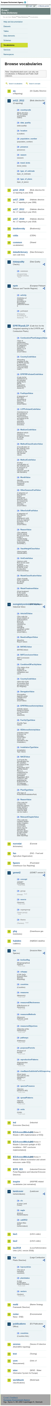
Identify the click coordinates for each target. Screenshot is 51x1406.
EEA (14, 2)
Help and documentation (13, 22)
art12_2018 (18, 190)
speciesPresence (24, 1086)
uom (15, 1361)
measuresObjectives (24, 1026)
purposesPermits (24, 1048)
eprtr (15, 286)
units (22, 1109)
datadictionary (20, 252)
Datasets (7, 26)
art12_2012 (18, 100)
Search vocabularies (15, 83)
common (17, 242)
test (15, 1354)
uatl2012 (23, 1220)
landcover (18, 1191)
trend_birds (24, 163)
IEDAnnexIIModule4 (21, 1157)
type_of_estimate (24, 171)
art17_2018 (18, 219)
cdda (15, 235)
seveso (16, 1344)
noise (16, 1314)
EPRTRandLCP (21, 326)
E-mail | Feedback (11, 1397)
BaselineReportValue (24, 637)
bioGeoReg (24, 960)
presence (24, 147)
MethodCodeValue (24, 460)
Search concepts (34, 83)
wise (15, 1370)
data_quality (24, 123)
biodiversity (19, 228)
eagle (22, 1210)
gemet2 (17, 872)
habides (17, 941)
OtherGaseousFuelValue (24, 490)
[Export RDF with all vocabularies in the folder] (44, 103)
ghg (15, 931)
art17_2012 (18, 209)
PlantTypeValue (24, 790)
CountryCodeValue (24, 357)
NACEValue (24, 757)
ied (14, 1122)
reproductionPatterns (24, 1060)
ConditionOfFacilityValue (24, 664)
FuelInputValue (24, 393)
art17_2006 (18, 200)
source (23, 899)
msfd (15, 1304)
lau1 (15, 1234)
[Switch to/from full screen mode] (34, 6)
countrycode (24, 110)
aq (14, 91)
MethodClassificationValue (24, 444)
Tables (6, 31)
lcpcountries (24, 1267)
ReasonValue (24, 530)
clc (21, 1201)
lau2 (15, 1241)
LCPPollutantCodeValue (24, 409)
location (23, 131)
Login (30, 6)
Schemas (7, 40)
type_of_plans (24, 179)
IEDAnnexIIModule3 (21, 1142)
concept (23, 879)
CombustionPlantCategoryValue (24, 338)
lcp (14, 1257)
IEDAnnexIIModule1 (21, 1132)
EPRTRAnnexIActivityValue (24, 706)
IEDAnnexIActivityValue (24, 730)
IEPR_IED (18, 1169)
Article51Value (24, 614)
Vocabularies (9, 45)
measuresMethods (24, 1014)
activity (23, 295)
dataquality (18, 262)
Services (7, 50)
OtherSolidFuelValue (24, 511)
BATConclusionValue (24, 655)
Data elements (9, 36)
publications (19, 1324)
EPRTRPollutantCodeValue (24, 374)
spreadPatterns (24, 1098)
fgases (16, 863)
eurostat (17, 844)
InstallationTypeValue (24, 747)
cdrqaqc (23, 972)
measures (24, 992)
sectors (23, 1291)
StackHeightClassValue (24, 549)
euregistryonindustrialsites (21, 604)
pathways (24, 1038)
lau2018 (17, 1248)
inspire (16, 1181)
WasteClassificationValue (24, 576)
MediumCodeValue (24, 430)
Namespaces (9, 54)
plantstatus (24, 1278)
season (23, 155)
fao (14, 853)
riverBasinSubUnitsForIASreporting (24, 1071)
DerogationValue (24, 692)
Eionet (14, 17)
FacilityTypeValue (24, 720)
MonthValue (24, 477)
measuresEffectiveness (24, 1003)
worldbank (18, 1380)
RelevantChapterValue (24, 817)
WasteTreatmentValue (24, 588)
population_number (24, 139)
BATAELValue (24, 647)
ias (14, 950)
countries (24, 984)
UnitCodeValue (24, 558)
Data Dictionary (23, 17)
